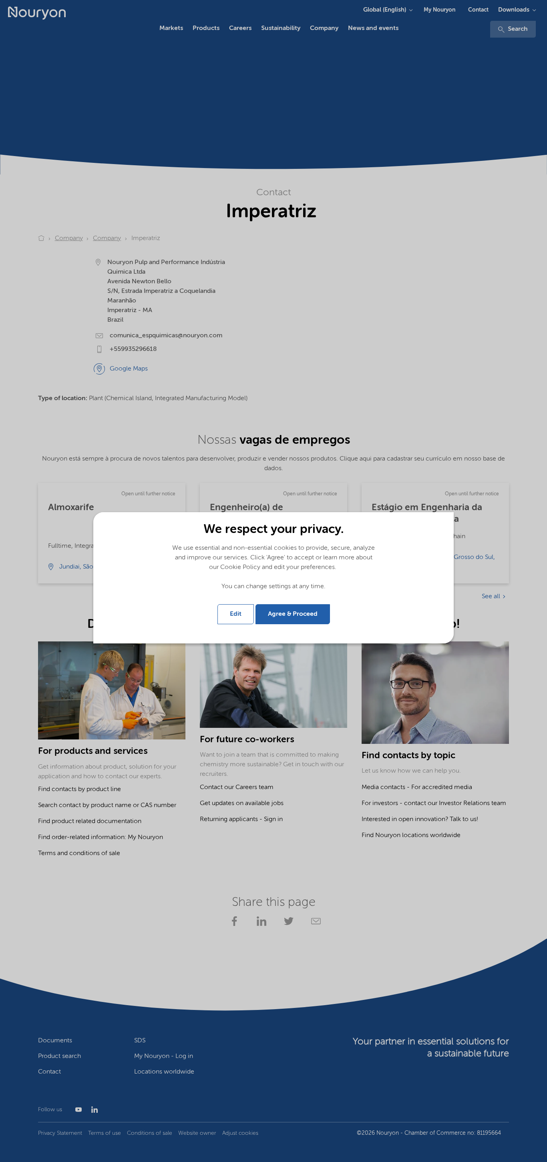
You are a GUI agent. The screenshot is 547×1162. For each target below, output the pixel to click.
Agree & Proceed (293, 614)
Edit (235, 614)
